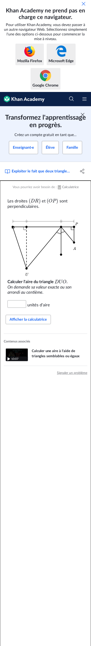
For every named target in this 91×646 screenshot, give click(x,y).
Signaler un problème (72, 373)
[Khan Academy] (22, 99)
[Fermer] (83, 4)
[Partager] (82, 171)
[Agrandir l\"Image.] (45, 244)
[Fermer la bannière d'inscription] (82, 114)
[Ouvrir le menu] (84, 99)
